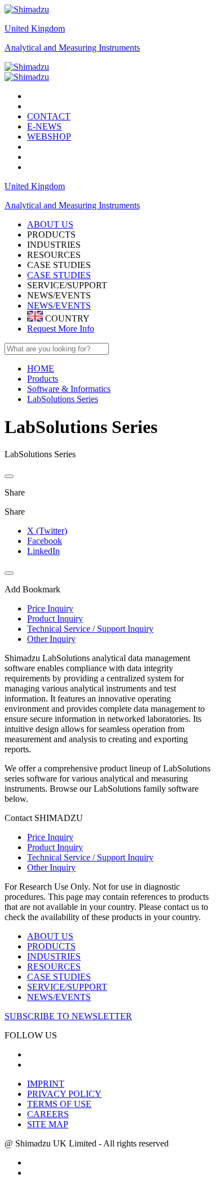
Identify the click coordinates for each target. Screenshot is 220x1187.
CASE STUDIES (59, 275)
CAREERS (48, 1114)
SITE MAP (47, 1124)
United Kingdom (35, 28)
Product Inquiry (55, 847)
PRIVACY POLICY (64, 1094)
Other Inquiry (51, 867)
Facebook (44, 541)
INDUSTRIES (54, 956)
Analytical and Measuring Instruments (72, 47)
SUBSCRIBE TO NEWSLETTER (68, 1016)
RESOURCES (54, 966)
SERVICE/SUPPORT (67, 987)
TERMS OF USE (59, 1104)
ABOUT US (50, 936)
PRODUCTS (51, 946)
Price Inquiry (50, 837)
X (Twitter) (47, 531)
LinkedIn (43, 551)
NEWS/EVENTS (59, 305)
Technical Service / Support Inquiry (90, 857)
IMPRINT (45, 1083)
